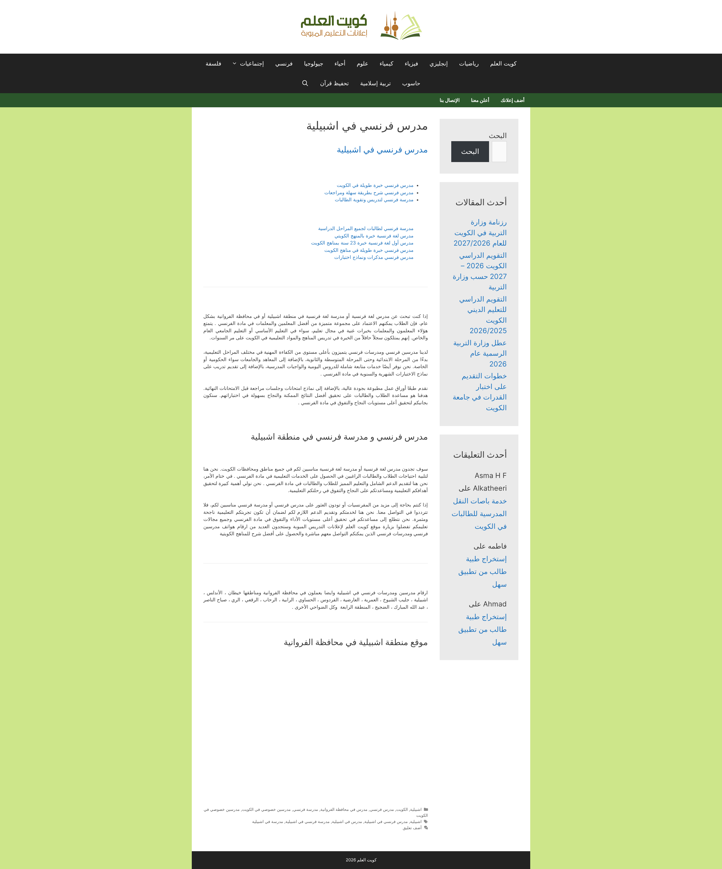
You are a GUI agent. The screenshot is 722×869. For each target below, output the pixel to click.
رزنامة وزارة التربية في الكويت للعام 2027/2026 (480, 232)
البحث (498, 135)
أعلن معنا (480, 100)
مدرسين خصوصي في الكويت (266, 809)
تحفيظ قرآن (334, 83)
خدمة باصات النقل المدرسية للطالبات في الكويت (479, 513)
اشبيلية (416, 809)
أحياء (339, 63)
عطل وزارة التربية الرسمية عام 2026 (480, 353)
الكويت (402, 809)
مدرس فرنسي (382, 809)
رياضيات (469, 63)
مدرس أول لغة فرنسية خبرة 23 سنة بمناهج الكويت (362, 243)
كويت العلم (503, 63)
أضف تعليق (412, 827)
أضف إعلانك (513, 100)
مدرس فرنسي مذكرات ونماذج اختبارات (373, 257)
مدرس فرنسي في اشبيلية (382, 149)
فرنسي (284, 63)
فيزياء (411, 63)
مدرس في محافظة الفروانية (343, 809)
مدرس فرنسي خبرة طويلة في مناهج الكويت (368, 250)
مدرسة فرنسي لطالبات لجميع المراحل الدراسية (365, 228)
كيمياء (386, 63)
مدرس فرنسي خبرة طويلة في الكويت (375, 185)
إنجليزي (439, 63)
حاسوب (411, 83)
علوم (362, 63)
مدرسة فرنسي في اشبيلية (307, 821)
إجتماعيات (252, 63)
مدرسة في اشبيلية (267, 821)
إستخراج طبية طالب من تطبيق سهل (482, 571)
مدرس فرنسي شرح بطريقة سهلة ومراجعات (368, 192)
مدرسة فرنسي (305, 809)
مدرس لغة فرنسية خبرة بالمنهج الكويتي (373, 236)
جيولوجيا (313, 63)
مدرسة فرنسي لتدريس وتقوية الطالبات (374, 199)
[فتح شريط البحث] (305, 83)
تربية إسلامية (375, 83)
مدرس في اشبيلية (347, 821)
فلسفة (213, 63)
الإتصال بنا (450, 100)
